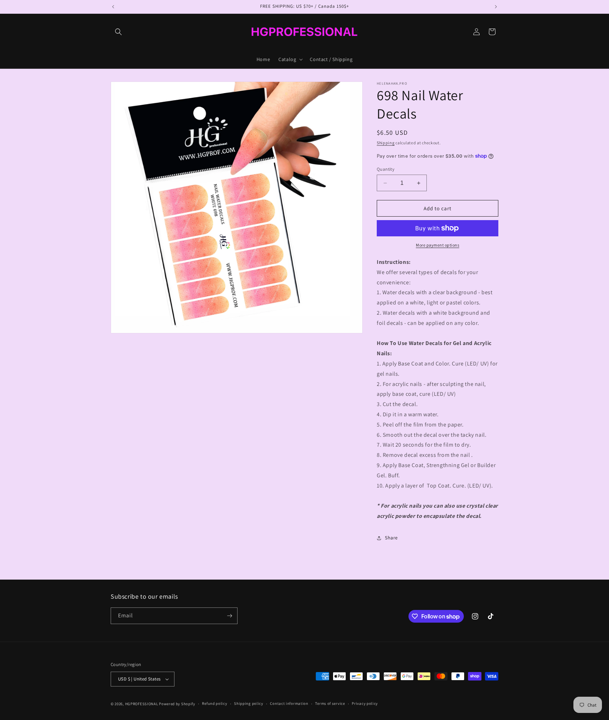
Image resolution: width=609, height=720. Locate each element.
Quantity (385, 169)
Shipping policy (248, 703)
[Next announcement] (496, 6)
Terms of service (330, 703)
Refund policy (214, 703)
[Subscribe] (229, 615)
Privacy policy (365, 703)
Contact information (289, 703)
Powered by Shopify (177, 703)
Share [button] (391, 537)
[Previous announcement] (113, 6)
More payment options (437, 245)
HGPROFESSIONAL (141, 703)
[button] (118, 32)
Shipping (386, 142)
